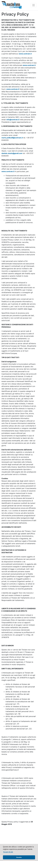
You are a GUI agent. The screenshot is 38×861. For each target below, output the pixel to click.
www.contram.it (25, 54)
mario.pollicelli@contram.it (12, 138)
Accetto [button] (19, 857)
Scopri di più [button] (8, 852)
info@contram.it (12, 120)
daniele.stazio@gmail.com (12, 153)
